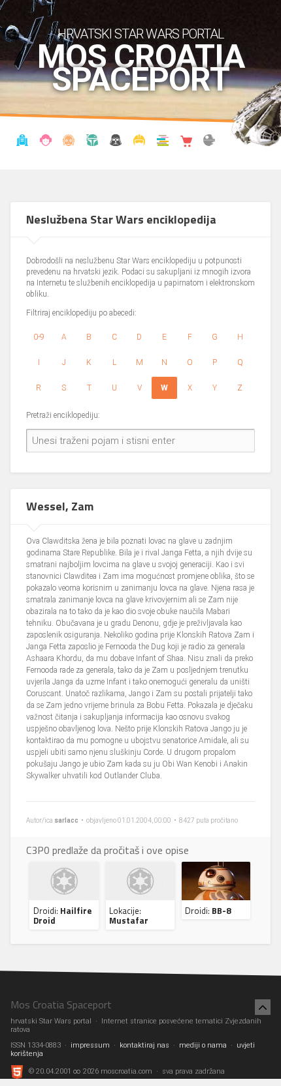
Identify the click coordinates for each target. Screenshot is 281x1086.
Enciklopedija (69, 142)
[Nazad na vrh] (263, 1007)
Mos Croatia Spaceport (140, 68)
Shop (186, 142)
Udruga (115, 142)
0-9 (38, 337)
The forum (209, 142)
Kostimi (139, 142)
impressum (90, 1045)
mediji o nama (203, 1045)
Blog (45, 142)
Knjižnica (162, 142)
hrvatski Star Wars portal (141, 34)
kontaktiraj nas (144, 1045)
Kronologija (92, 142)
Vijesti (22, 142)
